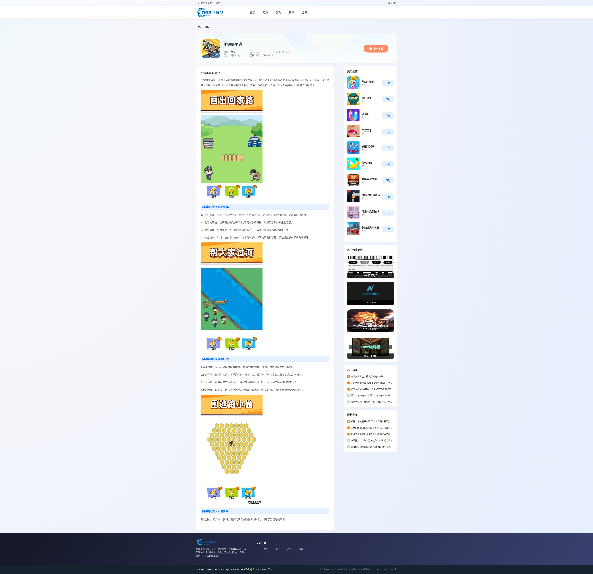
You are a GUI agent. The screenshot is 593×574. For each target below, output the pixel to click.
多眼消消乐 (368, 146)
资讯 (291, 12)
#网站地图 (392, 3)
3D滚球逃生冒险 (371, 195)
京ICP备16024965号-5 (262, 569)
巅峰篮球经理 (369, 179)
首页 (252, 12)
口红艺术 (367, 130)
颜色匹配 (367, 162)
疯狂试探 (367, 98)
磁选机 (365, 114)
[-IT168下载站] (210, 13)
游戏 (278, 12)
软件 (265, 12)
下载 (388, 83)
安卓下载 (378, 48)
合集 (304, 12)
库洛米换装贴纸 (370, 211)
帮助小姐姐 (368, 81)
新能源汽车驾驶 (370, 227)
